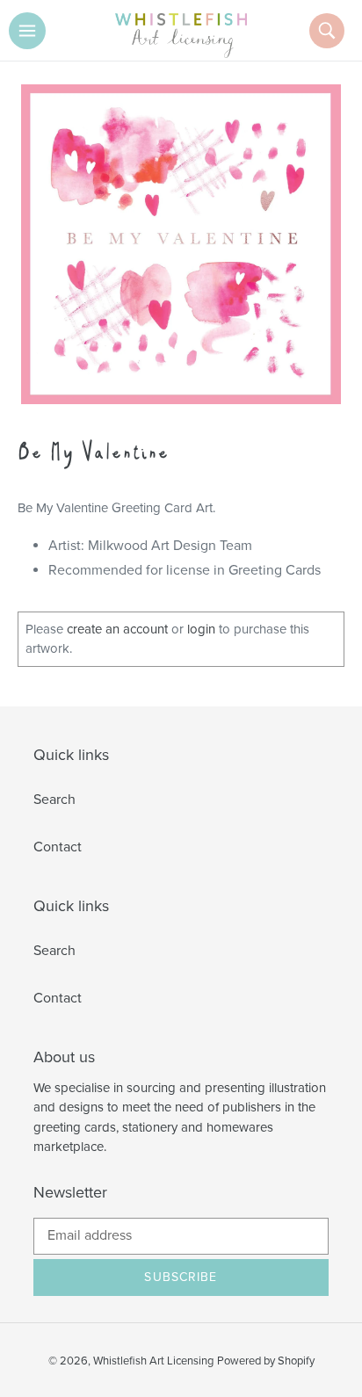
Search (54, 799)
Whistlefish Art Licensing (153, 1361)
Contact (57, 847)
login (201, 629)
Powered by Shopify (266, 1361)
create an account (117, 629)
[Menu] (27, 30)
